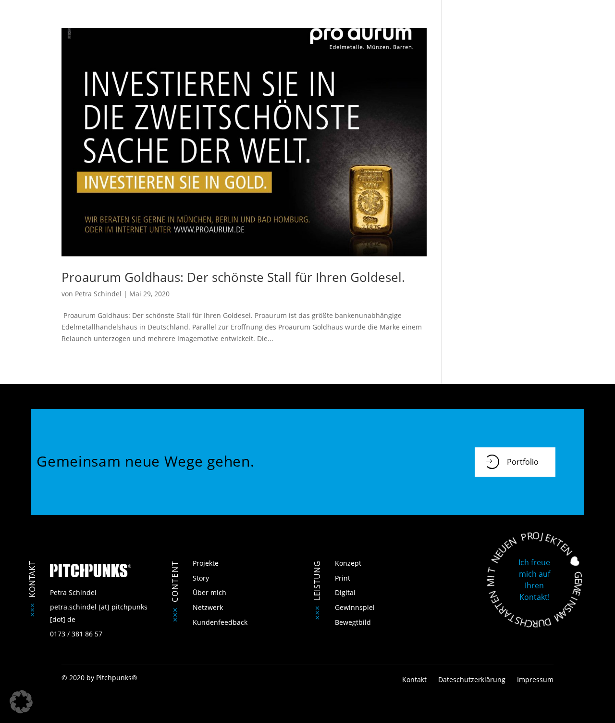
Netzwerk (208, 607)
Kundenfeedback (220, 622)
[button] (21, 702)
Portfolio (523, 462)
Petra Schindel (98, 293)
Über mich (209, 592)
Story (201, 578)
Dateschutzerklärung (471, 679)
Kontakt (415, 679)
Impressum (535, 679)
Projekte (206, 563)
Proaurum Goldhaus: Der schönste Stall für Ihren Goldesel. (233, 277)
